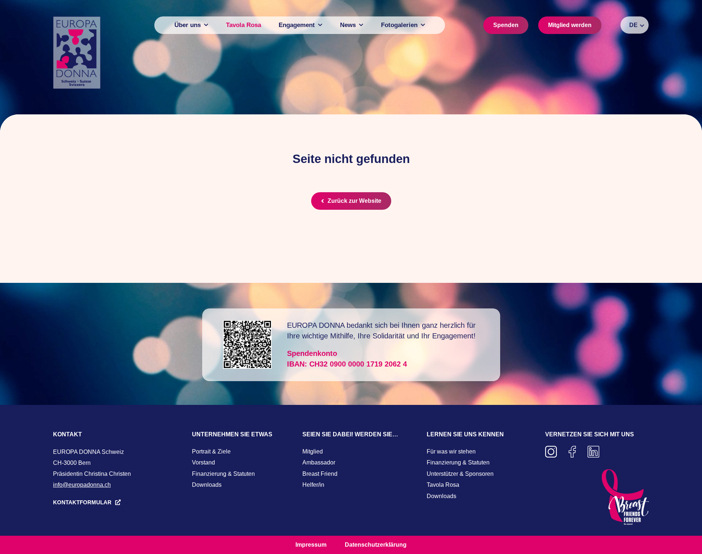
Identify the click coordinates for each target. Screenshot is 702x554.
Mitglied (312, 451)
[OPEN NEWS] (361, 25)
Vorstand (203, 462)
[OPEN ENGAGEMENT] (320, 25)
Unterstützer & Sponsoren (460, 474)
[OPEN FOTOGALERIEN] (422, 25)
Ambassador (318, 462)
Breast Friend (319, 474)
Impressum (311, 545)
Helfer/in (313, 485)
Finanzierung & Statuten (223, 474)
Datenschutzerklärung (376, 545)
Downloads (207, 485)
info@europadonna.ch (82, 485)
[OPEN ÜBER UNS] (206, 25)
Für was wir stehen (451, 451)
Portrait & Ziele (211, 451)
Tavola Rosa (443, 485)
